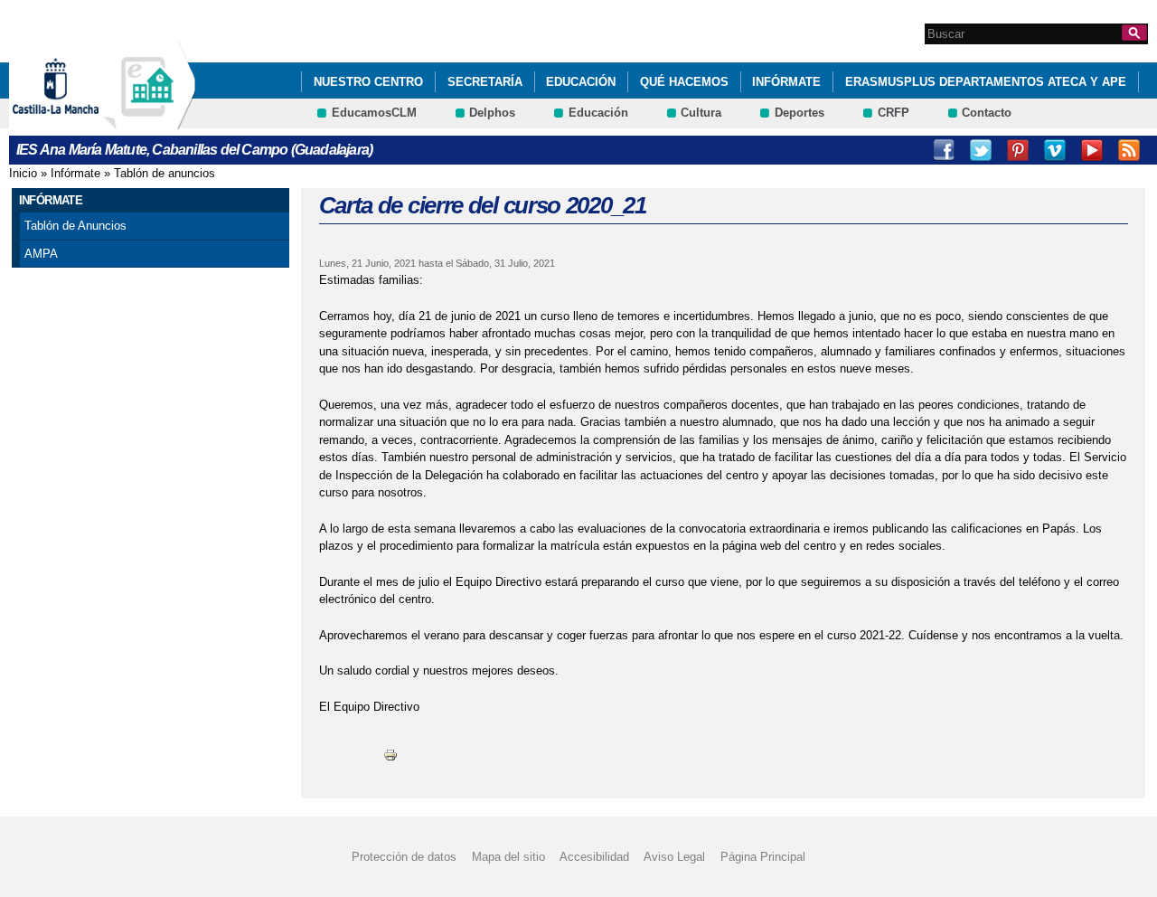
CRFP (893, 112)
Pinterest (1018, 150)
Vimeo (1055, 150)
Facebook (944, 150)
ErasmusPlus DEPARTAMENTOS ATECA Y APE (985, 82)
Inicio (23, 173)
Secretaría (484, 82)
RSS (1129, 150)
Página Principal (762, 857)
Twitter (981, 150)
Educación (581, 82)
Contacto (986, 112)
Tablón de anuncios (164, 173)
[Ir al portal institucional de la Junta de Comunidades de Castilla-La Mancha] (78, 120)
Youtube (1092, 150)
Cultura (701, 112)
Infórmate (786, 82)
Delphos (492, 112)
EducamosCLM (374, 112)
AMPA (41, 253)
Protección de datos (404, 857)
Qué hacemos (684, 82)
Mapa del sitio (508, 857)
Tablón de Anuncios (75, 225)
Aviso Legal (674, 857)
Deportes (799, 112)
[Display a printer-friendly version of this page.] (390, 753)
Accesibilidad (594, 857)
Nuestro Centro (368, 82)
